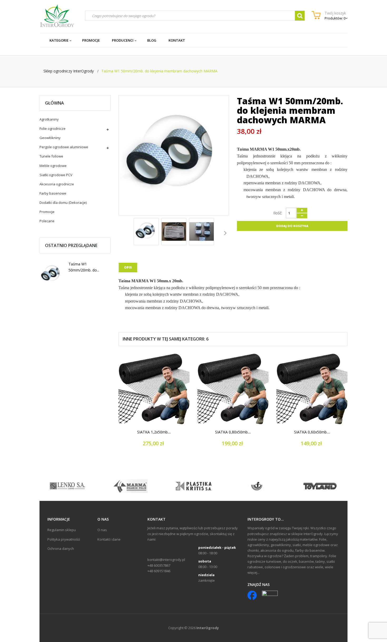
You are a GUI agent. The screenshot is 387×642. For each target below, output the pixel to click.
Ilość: (277, 212)
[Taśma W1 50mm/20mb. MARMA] (51, 274)
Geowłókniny (50, 137)
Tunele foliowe (51, 156)
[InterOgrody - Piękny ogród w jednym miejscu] (57, 16)
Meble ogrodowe (53, 165)
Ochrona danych (60, 548)
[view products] (67, 485)
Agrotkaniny (49, 119)
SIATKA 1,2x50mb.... (154, 432)
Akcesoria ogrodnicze (56, 184)
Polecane (46, 221)
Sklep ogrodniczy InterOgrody (68, 70)
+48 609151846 (158, 571)
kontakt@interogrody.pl (166, 559)
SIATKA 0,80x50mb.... (233, 432)
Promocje (46, 211)
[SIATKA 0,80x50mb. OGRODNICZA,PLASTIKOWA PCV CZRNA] (233, 388)
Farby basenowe (52, 193)
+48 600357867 (158, 565)
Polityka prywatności (63, 539)
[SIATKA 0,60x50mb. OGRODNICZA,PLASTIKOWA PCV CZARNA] (312, 388)
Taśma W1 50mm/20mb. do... (83, 267)
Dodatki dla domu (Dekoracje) (63, 202)
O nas (102, 529)
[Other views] (122, 232)
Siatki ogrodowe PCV (55, 174)
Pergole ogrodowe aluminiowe (63, 147)
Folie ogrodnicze (52, 128)
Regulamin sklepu (61, 529)
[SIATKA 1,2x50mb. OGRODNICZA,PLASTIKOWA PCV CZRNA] (154, 388)
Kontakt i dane (109, 539)
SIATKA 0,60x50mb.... (312, 432)
